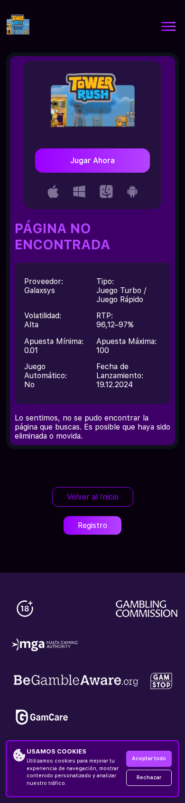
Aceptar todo (149, 758)
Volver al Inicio (93, 496)
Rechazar (149, 777)
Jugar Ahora (92, 160)
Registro (92, 525)
